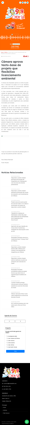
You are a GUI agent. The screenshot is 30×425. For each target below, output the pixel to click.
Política (5, 52)
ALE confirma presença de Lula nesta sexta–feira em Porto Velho (19, 305)
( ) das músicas (10, 340)
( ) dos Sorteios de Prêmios (13, 338)
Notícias (5, 410)
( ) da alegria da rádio (12, 336)
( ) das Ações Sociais (12, 347)
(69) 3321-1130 (7, 386)
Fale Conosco (6, 413)
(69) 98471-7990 (7, 389)
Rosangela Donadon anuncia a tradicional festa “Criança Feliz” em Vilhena (20, 239)
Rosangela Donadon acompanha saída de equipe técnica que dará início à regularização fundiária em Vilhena (19, 273)
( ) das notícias (10, 344)
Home (2, 52)
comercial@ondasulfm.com (9, 383)
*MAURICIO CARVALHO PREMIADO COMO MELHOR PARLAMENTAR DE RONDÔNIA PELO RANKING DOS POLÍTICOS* (19, 217)
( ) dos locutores (11, 342)
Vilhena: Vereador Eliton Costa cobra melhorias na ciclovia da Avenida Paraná (19, 295)
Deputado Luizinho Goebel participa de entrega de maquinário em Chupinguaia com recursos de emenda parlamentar (19, 181)
